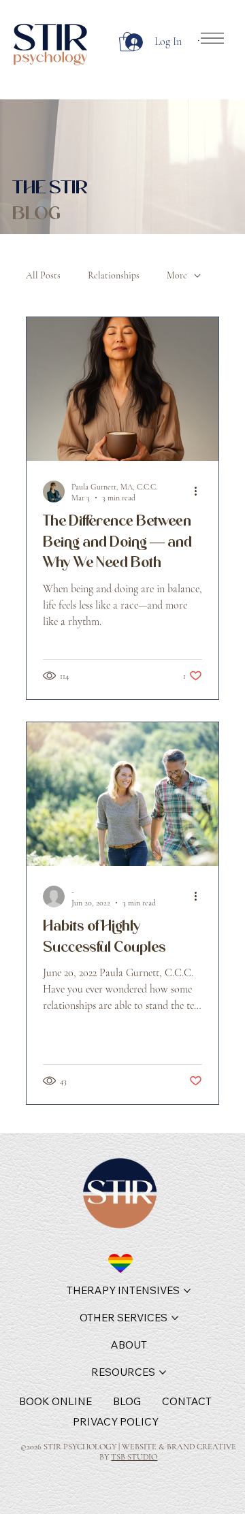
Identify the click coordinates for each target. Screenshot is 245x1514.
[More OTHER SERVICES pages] (175, 1318)
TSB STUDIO (134, 1457)
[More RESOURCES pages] (162, 1372)
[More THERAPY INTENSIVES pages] (187, 1290)
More (177, 275)
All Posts (43, 275)
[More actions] (200, 491)
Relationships (114, 275)
